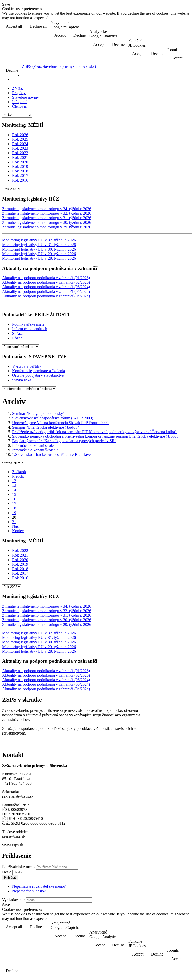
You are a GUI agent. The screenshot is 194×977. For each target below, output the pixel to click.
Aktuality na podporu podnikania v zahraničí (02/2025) (46, 282)
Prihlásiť (10, 877)
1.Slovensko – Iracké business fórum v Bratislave (51, 454)
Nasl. (16, 526)
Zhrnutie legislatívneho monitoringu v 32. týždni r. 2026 (46, 213)
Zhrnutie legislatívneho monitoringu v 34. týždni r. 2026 (46, 209)
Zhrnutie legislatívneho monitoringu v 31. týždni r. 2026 (46, 218)
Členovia (19, 106)
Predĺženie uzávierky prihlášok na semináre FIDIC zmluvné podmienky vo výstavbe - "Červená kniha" (94, 432)
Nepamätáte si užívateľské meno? (39, 886)
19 (14, 512)
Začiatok (19, 472)
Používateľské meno (18, 866)
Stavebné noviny (25, 97)
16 (14, 499)
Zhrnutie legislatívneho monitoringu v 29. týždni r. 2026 (46, 227)
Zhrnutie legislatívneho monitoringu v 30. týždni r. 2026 (46, 222)
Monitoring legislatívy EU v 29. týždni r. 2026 (39, 254)
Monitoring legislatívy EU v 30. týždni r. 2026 (39, 249)
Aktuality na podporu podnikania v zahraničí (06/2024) (46, 287)
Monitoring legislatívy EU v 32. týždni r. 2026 (39, 240)
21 (14, 522)
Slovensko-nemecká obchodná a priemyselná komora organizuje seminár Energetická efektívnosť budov (95, 436)
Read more (179, 27)
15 (14, 494)
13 (14, 485)
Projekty (19, 93)
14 (14, 490)
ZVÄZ (17, 88)
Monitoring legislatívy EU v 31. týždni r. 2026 (39, 244)
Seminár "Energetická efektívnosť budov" (45, 427)
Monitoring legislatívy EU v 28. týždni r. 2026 (39, 258)
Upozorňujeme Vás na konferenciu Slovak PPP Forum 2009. (60, 422)
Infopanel (19, 102)
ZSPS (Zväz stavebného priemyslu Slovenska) (59, 66)
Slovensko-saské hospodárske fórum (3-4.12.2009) (52, 418)
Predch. (18, 476)
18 (14, 508)
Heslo (7, 872)
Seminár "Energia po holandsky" (38, 413)
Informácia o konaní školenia (35, 445)
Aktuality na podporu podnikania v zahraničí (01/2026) (46, 278)
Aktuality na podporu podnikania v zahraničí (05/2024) (46, 291)
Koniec (18, 531)
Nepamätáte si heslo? (29, 891)
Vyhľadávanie (13, 900)
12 (14, 481)
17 (14, 503)
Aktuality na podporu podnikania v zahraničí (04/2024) (46, 296)
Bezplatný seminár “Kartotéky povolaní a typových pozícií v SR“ (64, 441)
